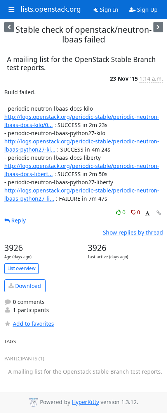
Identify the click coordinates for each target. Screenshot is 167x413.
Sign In (108, 9)
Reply (18, 220)
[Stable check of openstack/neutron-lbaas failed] (158, 27)
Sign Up (147, 9)
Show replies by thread (133, 232)
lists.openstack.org (51, 9)
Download (27, 285)
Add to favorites (33, 323)
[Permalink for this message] (159, 213)
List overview (21, 268)
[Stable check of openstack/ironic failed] (9, 27)
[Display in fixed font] (147, 213)
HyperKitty (85, 402)
